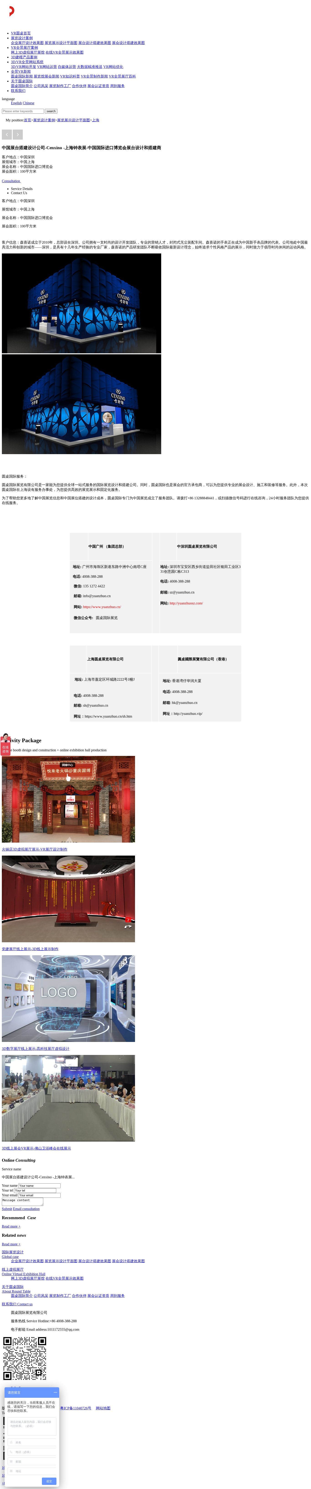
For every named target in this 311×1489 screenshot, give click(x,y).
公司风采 (41, 86)
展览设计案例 (22, 38)
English (16, 103)
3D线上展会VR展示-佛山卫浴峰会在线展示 (36, 1148)
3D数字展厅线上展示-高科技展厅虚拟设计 (35, 1049)
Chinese (28, 103)
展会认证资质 (98, 86)
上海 (95, 120)
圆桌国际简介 (22, 86)
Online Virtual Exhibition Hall (23, 1274)
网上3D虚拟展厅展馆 (28, 52)
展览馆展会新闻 (46, 76)
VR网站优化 (113, 67)
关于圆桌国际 (22, 81)
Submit (7, 1209)
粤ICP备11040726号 (75, 1408)
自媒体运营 (67, 67)
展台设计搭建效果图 (94, 43)
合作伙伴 (79, 86)
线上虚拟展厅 (13, 1269)
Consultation (11, 181)
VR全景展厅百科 (122, 76)
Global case (10, 1257)
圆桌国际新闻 (22, 76)
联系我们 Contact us (17, 1304)
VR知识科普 (70, 76)
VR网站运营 (47, 67)
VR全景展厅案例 (24, 47)
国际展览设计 (13, 1252)
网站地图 (103, 1408)
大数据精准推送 (89, 67)
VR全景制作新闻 (94, 76)
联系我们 (18, 91)
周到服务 (117, 86)
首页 (27, 120)
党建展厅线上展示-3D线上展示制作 (30, 949)
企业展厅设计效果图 (27, 43)
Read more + (11, 1226)
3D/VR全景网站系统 (27, 62)
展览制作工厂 (60, 86)
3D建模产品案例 (24, 57)
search (51, 111)
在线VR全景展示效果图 (65, 52)
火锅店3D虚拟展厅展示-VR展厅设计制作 (34, 849)
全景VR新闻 (21, 71)
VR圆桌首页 (21, 33)
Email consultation (26, 1209)
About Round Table (16, 1291)
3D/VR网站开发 (23, 67)
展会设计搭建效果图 (128, 43)
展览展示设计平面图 (61, 43)
